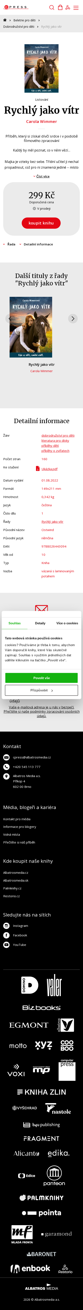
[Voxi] (16, 1070)
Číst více (43, 176)
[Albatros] (65, 1025)
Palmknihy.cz (12, 888)
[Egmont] (29, 1025)
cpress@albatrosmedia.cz (32, 757)
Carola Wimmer (41, 121)
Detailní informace (38, 244)
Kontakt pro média (16, 819)
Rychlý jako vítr (42, 364)
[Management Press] (41, 1070)
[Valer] (54, 985)
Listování (41, 99)
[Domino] (30, 985)
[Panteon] (54, 1175)
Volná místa (11, 834)
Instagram (20, 925)
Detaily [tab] (40, 623)
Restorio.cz (11, 896)
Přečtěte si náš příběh (19, 842)
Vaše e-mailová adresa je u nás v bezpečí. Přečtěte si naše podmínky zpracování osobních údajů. (42, 711)
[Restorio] (65, 1268)
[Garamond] (56, 1234)
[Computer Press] (67, 1070)
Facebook (20, 935)
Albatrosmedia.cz (15, 872)
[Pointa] (41, 1213)
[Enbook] (30, 1268)
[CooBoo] (67, 1045)
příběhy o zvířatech (55, 451)
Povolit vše (41, 678)
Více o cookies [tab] (67, 623)
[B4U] (41, 1125)
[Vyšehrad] (24, 1108)
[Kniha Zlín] (41, 1092)
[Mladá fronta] (22, 1234)
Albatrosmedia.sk (15, 880)
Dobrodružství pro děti (18, 27)
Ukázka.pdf (49, 469)
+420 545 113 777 (26, 767)
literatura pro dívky (55, 440)
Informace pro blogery (19, 826)
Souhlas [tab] (15, 623)
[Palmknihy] (41, 1197)
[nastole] (58, 1108)
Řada (11, 244)
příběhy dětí (50, 445)
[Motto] (18, 1045)
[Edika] (59, 1153)
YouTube (19, 945)
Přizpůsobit (39, 690)
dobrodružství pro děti (58, 435)
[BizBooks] (41, 1007)
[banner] (27, 7)
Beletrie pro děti (24, 20)
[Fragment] (42, 1138)
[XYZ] (43, 1045)
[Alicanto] (26, 1153)
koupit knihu (41, 223)
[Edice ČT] (26, 1175)
